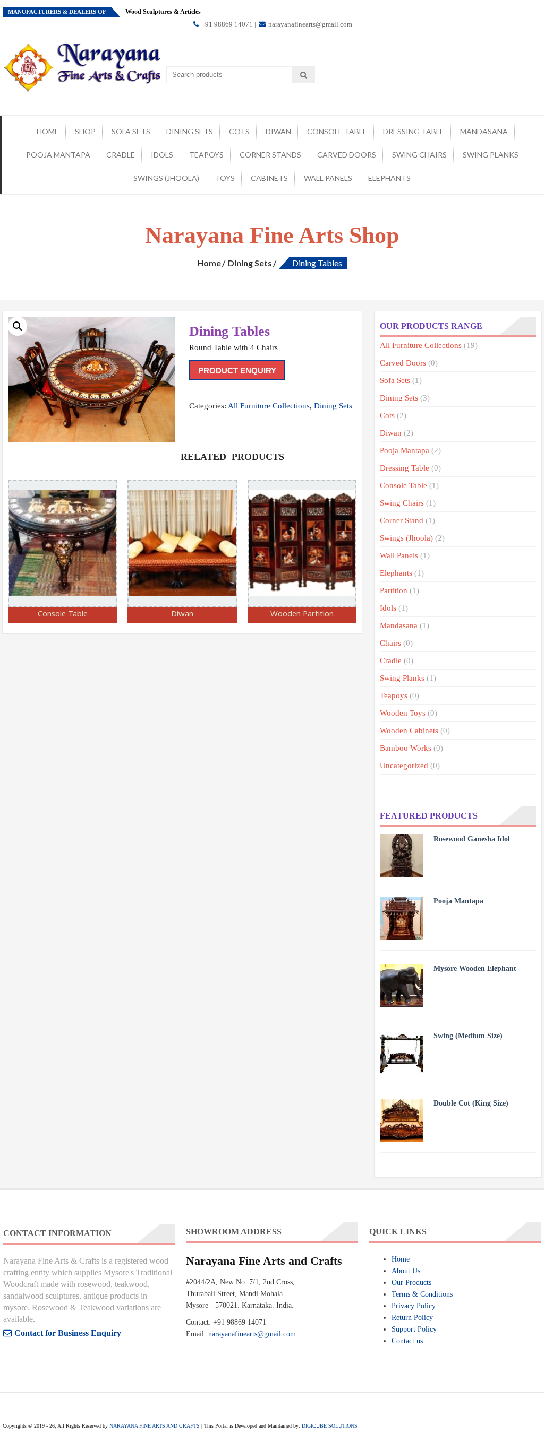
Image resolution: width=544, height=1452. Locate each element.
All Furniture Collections (269, 406)
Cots (239, 131)
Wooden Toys (403, 713)
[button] (17, 326)
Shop (85, 131)
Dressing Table (413, 131)
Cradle (120, 154)
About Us (406, 1271)
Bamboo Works (405, 748)
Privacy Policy (414, 1306)
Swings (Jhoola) (166, 177)
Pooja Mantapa (58, 154)
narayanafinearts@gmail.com (309, 24)
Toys (225, 177)
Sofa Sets (131, 131)
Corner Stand (401, 520)
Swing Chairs (419, 154)
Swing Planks (490, 154)
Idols (162, 154)
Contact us (407, 1341)
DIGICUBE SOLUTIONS (330, 1426)
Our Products (411, 1282)
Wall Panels (328, 177)
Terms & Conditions (422, 1294)
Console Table (337, 131)
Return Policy (412, 1317)
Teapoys (206, 154)
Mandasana (484, 131)
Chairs (390, 643)
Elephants (389, 177)
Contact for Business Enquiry (67, 1332)
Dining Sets (189, 131)
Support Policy (414, 1329)
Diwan (278, 131)
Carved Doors (346, 154)
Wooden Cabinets (409, 730)
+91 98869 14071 (226, 24)
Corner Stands (270, 154)
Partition (393, 590)
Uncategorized (404, 765)
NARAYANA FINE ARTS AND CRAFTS (154, 1426)
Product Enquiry (237, 370)
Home (48, 131)
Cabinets (269, 177)
